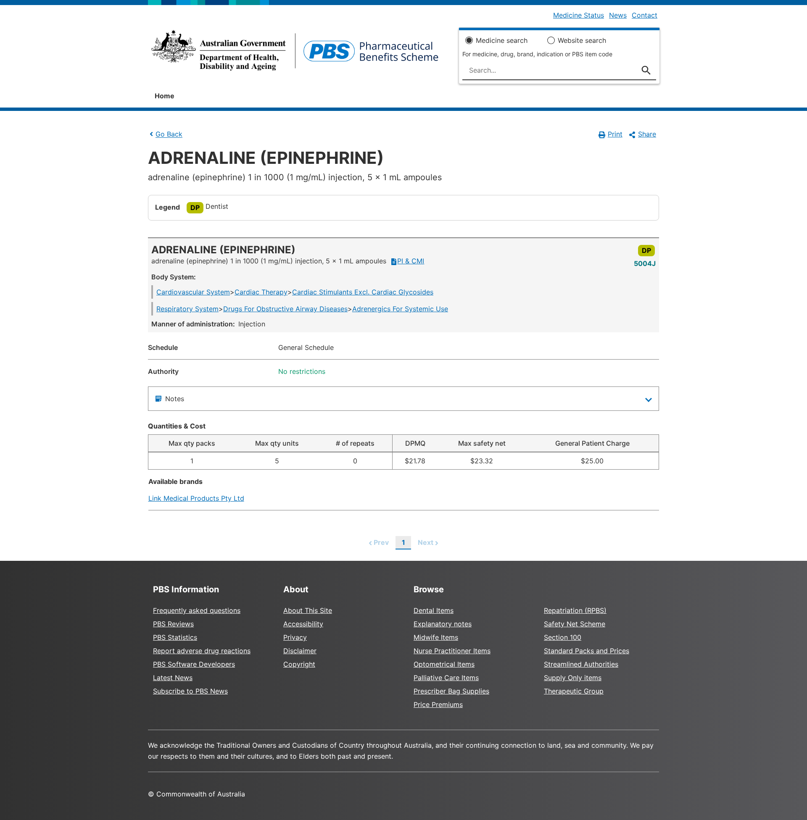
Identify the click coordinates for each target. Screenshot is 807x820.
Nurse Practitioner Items (452, 651)
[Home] (295, 53)
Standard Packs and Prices (586, 651)
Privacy (295, 637)
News (618, 15)
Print (615, 134)
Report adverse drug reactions (202, 651)
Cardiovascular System (193, 292)
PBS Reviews (173, 624)
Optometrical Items (444, 664)
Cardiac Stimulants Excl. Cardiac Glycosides (362, 292)
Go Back (169, 134)
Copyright (299, 664)
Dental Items (434, 610)
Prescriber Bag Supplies (451, 691)
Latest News (173, 677)
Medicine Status (578, 15)
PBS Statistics (175, 637)
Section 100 (562, 637)
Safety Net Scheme (574, 624)
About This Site (307, 610)
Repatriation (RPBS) (575, 610)
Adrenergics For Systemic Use (400, 309)
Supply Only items (572, 677)
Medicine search (501, 40)
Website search (582, 40)
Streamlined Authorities (581, 664)
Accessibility (303, 624)
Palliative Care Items (446, 677)
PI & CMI (410, 261)
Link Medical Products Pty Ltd (196, 498)
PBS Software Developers (194, 664)
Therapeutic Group (574, 691)
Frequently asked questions (196, 610)
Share (647, 134)
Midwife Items (436, 637)
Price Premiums (438, 704)
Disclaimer (299, 651)
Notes (174, 398)
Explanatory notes (443, 624)
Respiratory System (187, 309)
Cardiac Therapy (261, 292)
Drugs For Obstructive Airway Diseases (285, 309)
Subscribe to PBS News (190, 691)
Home (164, 96)
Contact (644, 15)
